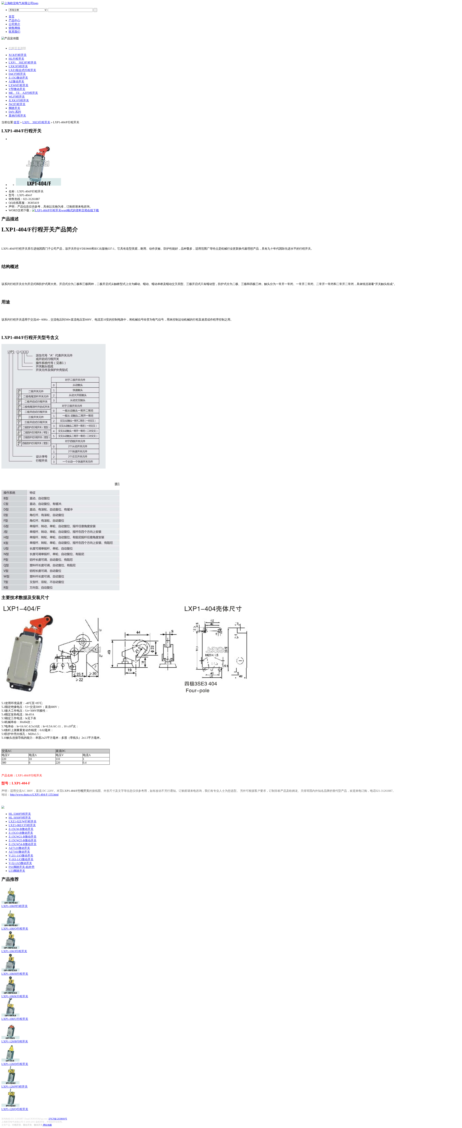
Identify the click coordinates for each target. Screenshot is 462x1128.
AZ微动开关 (16, 81)
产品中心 (14, 20)
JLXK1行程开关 (19, 100)
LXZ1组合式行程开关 (22, 70)
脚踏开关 (14, 108)
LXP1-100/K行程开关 (14, 996)
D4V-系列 (15, 111)
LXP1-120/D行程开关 (14, 1064)
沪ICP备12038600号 (58, 1119)
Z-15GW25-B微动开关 (22, 840)
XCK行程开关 (18, 54)
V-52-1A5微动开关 (20, 863)
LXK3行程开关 (18, 66)
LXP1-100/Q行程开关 (14, 928)
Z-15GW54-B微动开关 (22, 844)
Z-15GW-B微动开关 (21, 829)
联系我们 (14, 31)
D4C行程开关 (17, 73)
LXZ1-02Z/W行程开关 (22, 821)
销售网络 (14, 27)
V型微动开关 (17, 89)
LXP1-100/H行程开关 (14, 973)
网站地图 (47, 1125)
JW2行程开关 (17, 104)
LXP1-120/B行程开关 (14, 1041)
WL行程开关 (17, 96)
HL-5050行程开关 (20, 817)
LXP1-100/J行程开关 (14, 951)
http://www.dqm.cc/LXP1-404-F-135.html (34, 794)
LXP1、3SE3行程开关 (22, 62)
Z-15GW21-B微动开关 (22, 836)
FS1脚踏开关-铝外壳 (21, 866)
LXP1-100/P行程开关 (14, 906)
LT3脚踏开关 (17, 870)
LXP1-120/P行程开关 (14, 1086)
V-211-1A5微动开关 (21, 855)
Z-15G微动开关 (18, 77)
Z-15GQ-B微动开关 (21, 832)
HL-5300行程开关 (20, 813)
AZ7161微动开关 (19, 851)
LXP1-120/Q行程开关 (14, 1109)
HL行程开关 (16, 58)
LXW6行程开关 (18, 85)
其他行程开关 (17, 115)
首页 (11, 16)
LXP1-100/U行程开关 (14, 1018)
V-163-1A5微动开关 (21, 859)
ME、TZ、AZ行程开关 (23, 92)
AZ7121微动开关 (19, 848)
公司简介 (14, 24)
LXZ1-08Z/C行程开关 (22, 825)
